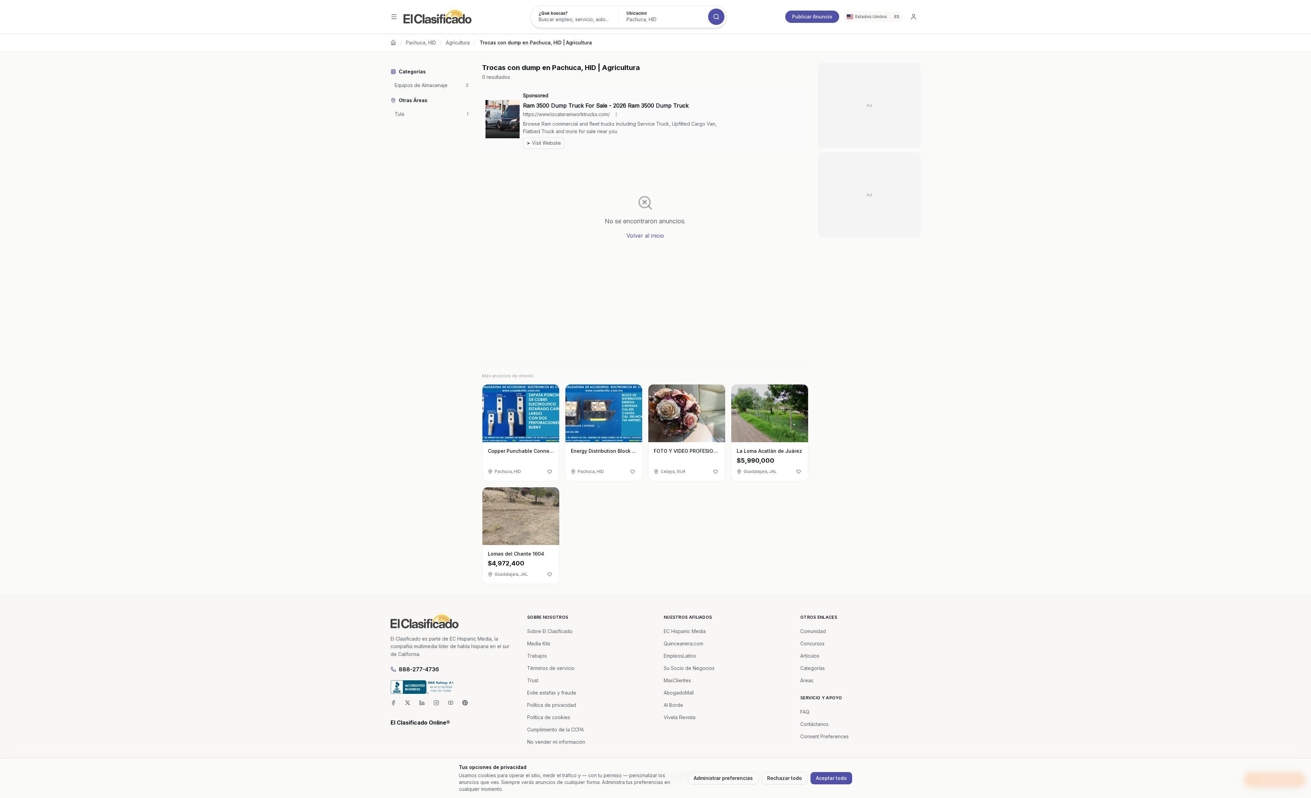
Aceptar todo (831, 778)
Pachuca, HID (421, 42)
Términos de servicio (551, 668)
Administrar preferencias (723, 778)
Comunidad (813, 631)
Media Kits (538, 643)
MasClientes (677, 680)
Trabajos (537, 656)
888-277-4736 (419, 669)
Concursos (812, 643)
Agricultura (458, 42)
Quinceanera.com (683, 643)
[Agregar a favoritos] (550, 471)
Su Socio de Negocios (689, 668)
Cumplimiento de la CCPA (555, 729)
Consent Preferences (824, 736)
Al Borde (673, 705)
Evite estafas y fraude (551, 693)
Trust (532, 680)
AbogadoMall (679, 693)
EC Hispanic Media (685, 631)
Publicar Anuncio (812, 16)
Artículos (809, 656)
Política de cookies (548, 717)
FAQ (804, 712)
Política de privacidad (551, 705)
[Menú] (394, 17)
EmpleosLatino (680, 656)
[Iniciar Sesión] (913, 17)
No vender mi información (556, 742)
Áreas (806, 680)
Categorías (812, 668)
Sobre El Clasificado (550, 631)
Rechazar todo (784, 778)
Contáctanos (814, 724)
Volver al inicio (645, 235)
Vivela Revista (679, 717)
